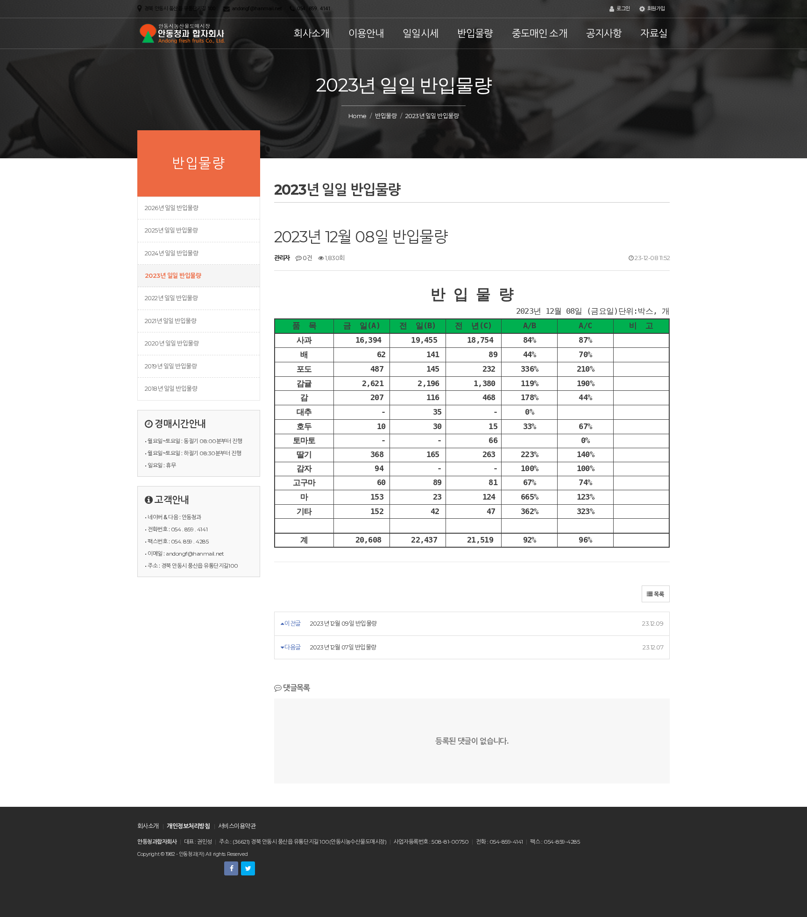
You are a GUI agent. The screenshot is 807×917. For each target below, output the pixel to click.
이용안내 (366, 33)
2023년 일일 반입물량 (173, 275)
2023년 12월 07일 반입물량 (343, 647)
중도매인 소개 (539, 33)
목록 (658, 594)
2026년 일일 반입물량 (171, 208)
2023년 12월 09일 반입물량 (343, 623)
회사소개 (312, 33)
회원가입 (655, 9)
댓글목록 (295, 687)
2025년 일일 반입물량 (171, 230)
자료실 (653, 33)
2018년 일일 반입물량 (171, 388)
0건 (307, 257)
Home (357, 116)
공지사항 (604, 33)
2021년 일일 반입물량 (170, 320)
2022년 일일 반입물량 (171, 298)
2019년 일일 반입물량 (171, 366)
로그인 (622, 9)
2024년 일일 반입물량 (171, 253)
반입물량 (475, 33)
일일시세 (421, 33)
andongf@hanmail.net (257, 9)
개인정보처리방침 (188, 826)
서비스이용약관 (236, 826)
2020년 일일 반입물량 (171, 343)
